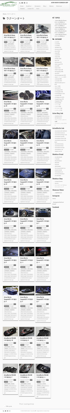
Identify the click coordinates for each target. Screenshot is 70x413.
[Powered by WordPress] (35, 410)
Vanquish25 (7, 110)
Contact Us (31, 8)
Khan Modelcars (58, 160)
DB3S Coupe (57, 64)
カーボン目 (30, 387)
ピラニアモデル (13, 157)
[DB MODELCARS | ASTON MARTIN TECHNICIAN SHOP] (8, 4)
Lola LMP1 (57, 80)
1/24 (56, 43)
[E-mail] (22, 3)
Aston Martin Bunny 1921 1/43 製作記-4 (42, 36)
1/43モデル (39, 112)
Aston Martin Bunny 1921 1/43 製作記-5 (26, 36)
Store (37, 8)
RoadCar (28, 6)
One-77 (56, 86)
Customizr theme (46, 410)
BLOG (56, 51)
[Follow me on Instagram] (27, 3)
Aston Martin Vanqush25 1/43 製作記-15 (10, 143)
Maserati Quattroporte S (60, 82)
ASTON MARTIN (10, 43)
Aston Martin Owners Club (60, 138)
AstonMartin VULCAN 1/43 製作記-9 (26, 339)
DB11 (56, 60)
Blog (44, 6)
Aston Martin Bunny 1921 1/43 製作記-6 (9, 36)
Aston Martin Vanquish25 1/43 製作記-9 (10, 221)
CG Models (57, 158)
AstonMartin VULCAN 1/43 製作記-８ (42, 339)
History (51, 6)
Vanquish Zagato (58, 99)
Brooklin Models (58, 157)
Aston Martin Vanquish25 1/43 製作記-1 (43, 299)
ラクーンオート (7, 47)
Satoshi (14, 49)
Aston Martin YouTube (59, 147)
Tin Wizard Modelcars (59, 173)
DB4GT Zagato (58, 69)
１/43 (38, 82)
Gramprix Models (58, 181)
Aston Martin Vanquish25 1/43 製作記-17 (26, 104)
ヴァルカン (6, 354)
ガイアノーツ (39, 389)
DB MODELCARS (26, 410)
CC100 (56, 54)
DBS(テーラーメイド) (59, 77)
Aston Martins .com (59, 149)
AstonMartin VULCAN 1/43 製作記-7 (10, 376)
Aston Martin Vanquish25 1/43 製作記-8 (26, 221)
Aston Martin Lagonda (59, 136)
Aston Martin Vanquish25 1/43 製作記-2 (26, 299)
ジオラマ (57, 106)
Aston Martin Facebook (60, 132)
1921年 (6, 43)
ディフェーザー (39, 350)
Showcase (59, 6)
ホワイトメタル (7, 119)
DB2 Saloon (57, 62)
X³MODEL (6, 348)
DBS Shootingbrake (59, 75)
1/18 (56, 42)
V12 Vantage (57, 89)
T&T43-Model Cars (59, 171)
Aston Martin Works (59, 145)
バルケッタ (44, 389)
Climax (56, 56)
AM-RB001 (57, 47)
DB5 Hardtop (58, 71)
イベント (57, 104)
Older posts (8, 406)
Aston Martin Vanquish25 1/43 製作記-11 (26, 182)
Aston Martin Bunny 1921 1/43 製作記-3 (9, 69)
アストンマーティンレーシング (26, 311)
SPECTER (57, 88)
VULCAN (6, 344)
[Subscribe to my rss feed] (20, 3)
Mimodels (57, 162)
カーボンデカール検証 (41, 387)
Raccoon (56, 183)
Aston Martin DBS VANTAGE (61, 131)
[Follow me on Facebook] (25, 3)
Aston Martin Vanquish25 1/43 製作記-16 (43, 104)
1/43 (13, 41)
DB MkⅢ (57, 58)
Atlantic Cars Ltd (58, 151)
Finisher (22, 8)
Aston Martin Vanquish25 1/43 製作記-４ (43, 260)
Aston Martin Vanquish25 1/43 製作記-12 (10, 182)
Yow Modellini (58, 175)
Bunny (6, 41)
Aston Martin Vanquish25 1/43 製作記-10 (43, 182)
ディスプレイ (57, 108)
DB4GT (56, 67)
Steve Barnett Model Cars (60, 168)
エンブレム (6, 350)
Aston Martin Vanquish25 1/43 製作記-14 (26, 143)
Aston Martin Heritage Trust (61, 134)
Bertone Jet (57, 49)
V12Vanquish (7, 114)
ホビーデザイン (12, 350)
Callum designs (13, 112)
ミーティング (57, 110)
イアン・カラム (7, 157)
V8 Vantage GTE (58, 97)
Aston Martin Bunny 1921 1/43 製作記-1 (42, 69)
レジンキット (13, 47)
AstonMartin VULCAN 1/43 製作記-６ (26, 376)
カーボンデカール (24, 350)
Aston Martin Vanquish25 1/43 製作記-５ (26, 260)
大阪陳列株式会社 (58, 192)
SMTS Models (58, 166)
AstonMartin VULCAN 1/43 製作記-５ (42, 376)
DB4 (56, 66)
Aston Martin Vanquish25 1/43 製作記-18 (10, 104)
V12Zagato (57, 95)
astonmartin (39, 383)
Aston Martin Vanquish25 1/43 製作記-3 (10, 299)
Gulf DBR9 (57, 79)
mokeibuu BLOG (58, 116)
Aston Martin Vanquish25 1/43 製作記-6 (10, 260)
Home (22, 6)
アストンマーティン (11, 45)
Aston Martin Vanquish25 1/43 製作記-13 (43, 143)
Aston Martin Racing (59, 143)
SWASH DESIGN (58, 170)
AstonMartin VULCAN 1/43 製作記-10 (10, 339)
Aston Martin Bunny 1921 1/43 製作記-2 (26, 69)
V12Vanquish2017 (58, 93)
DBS (56, 73)
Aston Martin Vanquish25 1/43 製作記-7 (43, 221)
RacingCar (38, 6)
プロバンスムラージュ (41, 315)
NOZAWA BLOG (58, 117)
